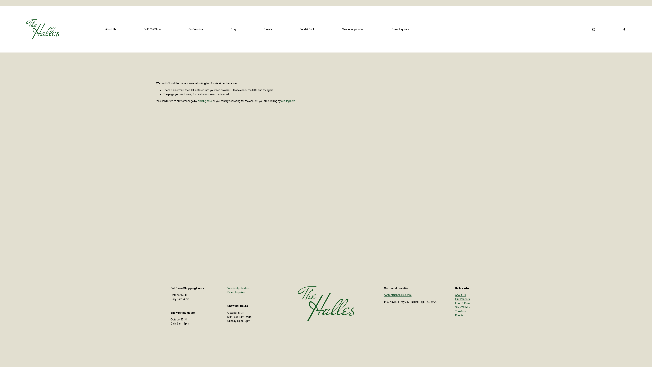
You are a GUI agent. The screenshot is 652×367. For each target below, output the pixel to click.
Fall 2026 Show (152, 29)
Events (268, 29)
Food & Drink (307, 29)
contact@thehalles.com (398, 295)
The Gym (460, 311)
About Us (110, 29)
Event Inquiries (400, 29)
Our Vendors (195, 29)
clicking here (205, 101)
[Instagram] (593, 29)
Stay (233, 29)
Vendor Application (353, 29)
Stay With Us (462, 307)
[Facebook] (624, 29)
